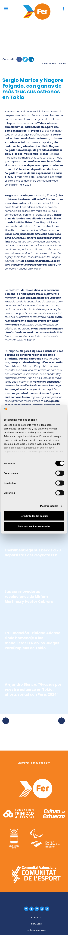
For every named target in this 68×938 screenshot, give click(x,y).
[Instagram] (42, 909)
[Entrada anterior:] (6, 724)
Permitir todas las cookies (34, 516)
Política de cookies (36, 930)
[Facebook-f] (31, 909)
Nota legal (36, 924)
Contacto (36, 917)
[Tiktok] (47, 909)
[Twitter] (26, 909)
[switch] (59, 473)
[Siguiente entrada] (60, 724)
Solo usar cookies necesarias (34, 526)
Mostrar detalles (49, 505)
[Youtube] (36, 909)
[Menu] (6, 8)
